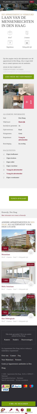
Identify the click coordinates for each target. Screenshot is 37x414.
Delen (31, 232)
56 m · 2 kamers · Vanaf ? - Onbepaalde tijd (15, 321)
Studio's (16, 340)
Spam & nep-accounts (8, 380)
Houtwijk (21, 122)
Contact (13, 356)
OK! (31, 2)
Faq (19, 356)
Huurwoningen (26, 340)
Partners (18, 360)
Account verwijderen (22, 380)
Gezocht (17, 412)
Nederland (5, 376)
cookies (14, 2)
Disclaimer (20, 378)
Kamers (7, 340)
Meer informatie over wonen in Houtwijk (14, 215)
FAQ (22, 412)
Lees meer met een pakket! (18, 77)
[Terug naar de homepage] (2, 410)
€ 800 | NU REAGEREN (18, 404)
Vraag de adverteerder (14, 170)
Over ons (5, 356)
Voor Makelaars (7, 360)
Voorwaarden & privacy (8, 378)
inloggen (11, 412)
